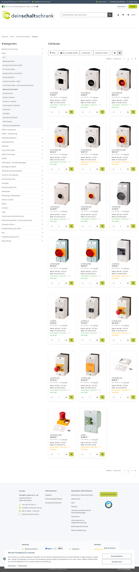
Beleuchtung (6, 241)
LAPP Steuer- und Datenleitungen (14, 163)
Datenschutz (75, 499)
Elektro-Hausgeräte (9, 130)
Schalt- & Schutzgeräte (10, 175)
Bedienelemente (9, 61)
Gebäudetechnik (8, 142)
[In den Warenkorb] (71, 112)
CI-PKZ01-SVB (85, 378)
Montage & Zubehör (9, 167)
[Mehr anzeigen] (37, 7)
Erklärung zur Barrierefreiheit (82, 495)
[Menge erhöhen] (66, 112)
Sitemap (74, 507)
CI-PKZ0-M (115, 264)
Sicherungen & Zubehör (11, 105)
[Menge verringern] (52, 112)
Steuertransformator (10, 117)
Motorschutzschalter (10, 89)
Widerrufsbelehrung (78, 530)
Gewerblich (121, 6)
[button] (118, 15)
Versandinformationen (53, 503)
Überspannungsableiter (11, 125)
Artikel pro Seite (101, 53)
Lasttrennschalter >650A (11, 81)
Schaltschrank (8, 93)
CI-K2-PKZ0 (54, 93)
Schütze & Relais (9, 97)
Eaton (4, 53)
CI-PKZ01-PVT (55, 378)
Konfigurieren (117, 562)
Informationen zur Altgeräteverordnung (78, 521)
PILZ (3, 233)
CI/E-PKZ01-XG (117, 378)
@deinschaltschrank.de (30, 514)
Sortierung (86, 53)
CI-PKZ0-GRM (55, 264)
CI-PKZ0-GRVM (86, 264)
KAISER (4, 158)
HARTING (5, 146)
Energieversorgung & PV (10, 237)
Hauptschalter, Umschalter (12, 73)
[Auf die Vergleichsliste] (66, 69)
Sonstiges (6, 113)
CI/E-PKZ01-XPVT (56, 435)
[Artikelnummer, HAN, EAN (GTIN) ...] (109, 14)
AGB (72, 503)
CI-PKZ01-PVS (116, 321)
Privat (133, 6)
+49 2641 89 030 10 (24, 2)
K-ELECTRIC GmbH (8, 150)
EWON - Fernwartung (9, 134)
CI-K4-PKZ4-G (55, 207)
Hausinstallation (8, 77)
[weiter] (135, 59)
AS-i (4, 57)
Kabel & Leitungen (8, 154)
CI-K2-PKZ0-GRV (55, 150)
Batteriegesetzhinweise (79, 526)
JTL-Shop (127, 569)
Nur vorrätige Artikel (70, 53)
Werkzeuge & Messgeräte (11, 195)
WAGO (4, 204)
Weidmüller (6, 191)
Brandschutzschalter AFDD (12, 65)
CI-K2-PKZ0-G (85, 93)
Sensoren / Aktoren (10, 101)
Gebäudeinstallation (9, 138)
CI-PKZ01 (53, 321)
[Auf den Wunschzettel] (71, 69)
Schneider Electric (8, 224)
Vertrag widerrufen (109, 494)
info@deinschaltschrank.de (42, 2)
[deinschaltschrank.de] (28, 14)
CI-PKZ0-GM (116, 207)
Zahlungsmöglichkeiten (53, 499)
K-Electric (5, 208)
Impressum (75, 516)
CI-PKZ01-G (85, 321)
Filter (53, 53)
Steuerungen (7, 121)
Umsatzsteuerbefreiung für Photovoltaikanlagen (81, 511)
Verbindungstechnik (9, 187)
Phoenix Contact (7, 200)
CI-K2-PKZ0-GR (117, 93)
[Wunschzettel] (123, 15)
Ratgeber (48, 495)
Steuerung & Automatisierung (12, 216)
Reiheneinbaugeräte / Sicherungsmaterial (17, 220)
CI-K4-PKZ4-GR (86, 207)
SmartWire (6, 109)
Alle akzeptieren (117, 556)
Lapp (3, 212)
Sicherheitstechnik (8, 179)
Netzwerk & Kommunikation (12, 171)
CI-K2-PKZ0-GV (86, 150)
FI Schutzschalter (9, 69)
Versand (64, 97)
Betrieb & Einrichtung (9, 49)
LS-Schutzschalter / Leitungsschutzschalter (18, 85)
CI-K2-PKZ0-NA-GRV (119, 150)
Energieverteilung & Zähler (11, 228)
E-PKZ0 (83, 435)
